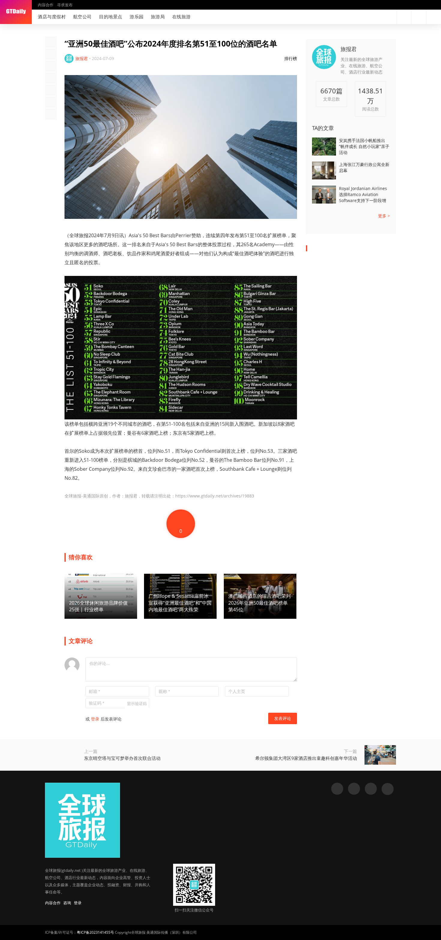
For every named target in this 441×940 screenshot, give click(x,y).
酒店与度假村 (52, 17)
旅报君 (348, 49)
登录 (95, 719)
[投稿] (419, 17)
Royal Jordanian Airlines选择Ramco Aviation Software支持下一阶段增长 (363, 195)
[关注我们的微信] (380, 17)
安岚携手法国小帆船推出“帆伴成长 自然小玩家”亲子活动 (364, 146)
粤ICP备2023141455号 (95, 932)
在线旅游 (181, 17)
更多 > (384, 216)
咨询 (67, 902)
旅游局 (158, 17)
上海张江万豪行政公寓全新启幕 (364, 167)
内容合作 (45, 5)
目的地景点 (110, 17)
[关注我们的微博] (370, 17)
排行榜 (290, 58)
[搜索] (404, 17)
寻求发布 (65, 5)
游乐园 (137, 17)
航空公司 (82, 17)
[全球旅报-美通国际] (16, 12)
